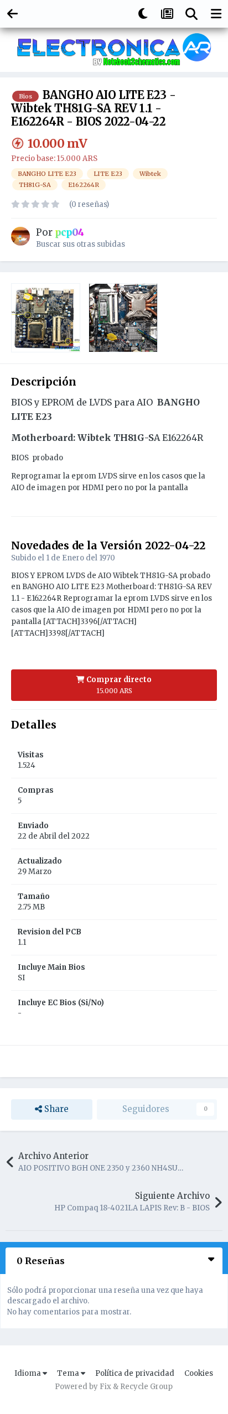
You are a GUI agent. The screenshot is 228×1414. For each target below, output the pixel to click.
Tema (69, 1373)
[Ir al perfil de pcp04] (20, 236)
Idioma (28, 1373)
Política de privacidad (134, 1373)
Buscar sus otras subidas (80, 244)
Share (55, 1109)
